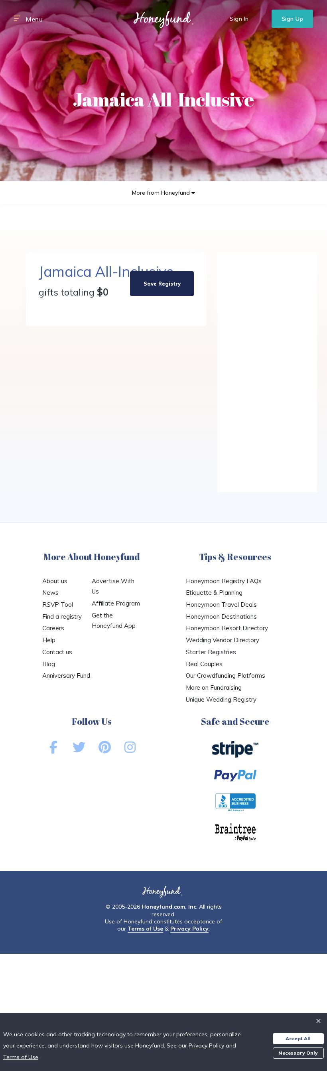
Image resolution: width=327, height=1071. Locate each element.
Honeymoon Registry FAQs (224, 581)
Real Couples (204, 664)
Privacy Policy (189, 928)
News (50, 592)
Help (48, 640)
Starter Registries (211, 652)
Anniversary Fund (66, 675)
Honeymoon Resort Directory (227, 628)
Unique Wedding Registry (221, 699)
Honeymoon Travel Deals (221, 604)
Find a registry (62, 616)
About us (54, 581)
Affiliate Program (116, 603)
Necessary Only (298, 1053)
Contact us (57, 652)
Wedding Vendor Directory (222, 640)
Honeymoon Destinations (221, 616)
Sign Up (292, 18)
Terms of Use (145, 928)
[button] (17, 18)
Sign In (239, 18)
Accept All (298, 1038)
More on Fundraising (214, 687)
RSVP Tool (57, 604)
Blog (48, 664)
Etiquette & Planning (214, 592)
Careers (53, 628)
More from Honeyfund (161, 192)
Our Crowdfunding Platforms (225, 675)
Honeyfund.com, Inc (169, 906)
